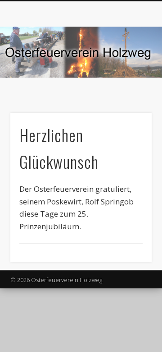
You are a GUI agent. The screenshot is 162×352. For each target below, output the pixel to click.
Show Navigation (131, 81)
